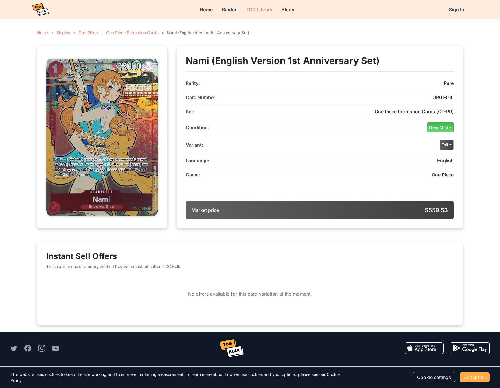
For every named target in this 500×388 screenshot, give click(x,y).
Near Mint (438, 127)
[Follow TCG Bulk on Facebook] (27, 348)
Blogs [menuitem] (288, 9)
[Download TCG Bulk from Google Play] (470, 348)
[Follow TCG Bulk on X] (13, 348)
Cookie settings (434, 377)
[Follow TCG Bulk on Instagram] (41, 348)
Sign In (456, 9)
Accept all (475, 377)
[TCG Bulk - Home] (40, 9)
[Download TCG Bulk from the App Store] (424, 348)
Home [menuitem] (206, 9)
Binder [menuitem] (229, 9)
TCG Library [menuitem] (259, 9)
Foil (445, 144)
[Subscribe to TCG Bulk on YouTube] (55, 348)
